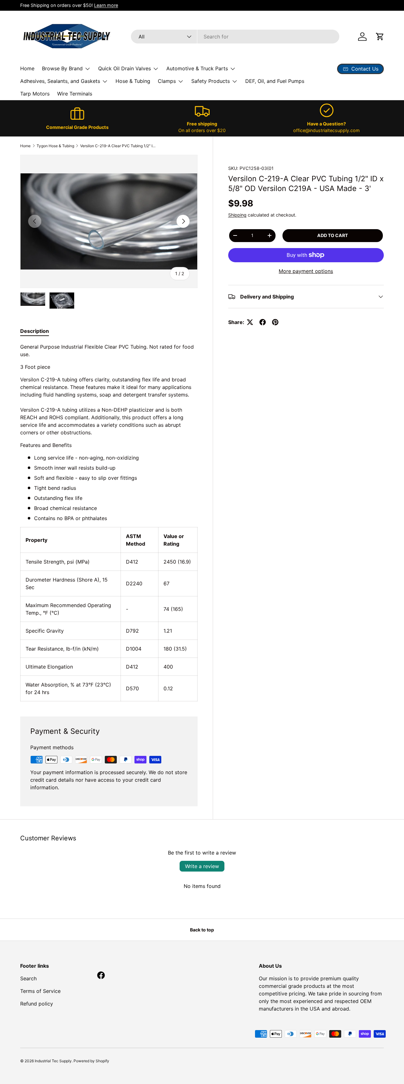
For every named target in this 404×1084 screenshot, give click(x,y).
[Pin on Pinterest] (275, 322)
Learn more (106, 5)
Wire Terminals (74, 93)
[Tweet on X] (250, 322)
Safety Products (210, 81)
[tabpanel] (109, 522)
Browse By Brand (62, 68)
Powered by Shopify (91, 1060)
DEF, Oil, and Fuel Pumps (274, 81)
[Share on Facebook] (262, 322)
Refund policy (36, 1003)
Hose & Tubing (133, 81)
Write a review (202, 866)
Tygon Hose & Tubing (55, 145)
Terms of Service (40, 991)
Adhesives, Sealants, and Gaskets (60, 81)
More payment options (306, 271)
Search (28, 978)
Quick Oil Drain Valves (124, 68)
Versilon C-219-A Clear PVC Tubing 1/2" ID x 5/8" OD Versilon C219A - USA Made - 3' (118, 145)
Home (27, 68)
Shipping (237, 214)
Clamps (167, 81)
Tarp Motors (35, 93)
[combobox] (235, 36)
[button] (380, 36)
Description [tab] (34, 331)
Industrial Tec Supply (53, 1060)
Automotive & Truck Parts (197, 68)
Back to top (202, 929)
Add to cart (332, 235)
